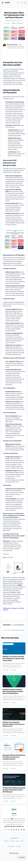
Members (6, 841)
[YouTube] (14, 830)
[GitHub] (9, 830)
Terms (22, 841)
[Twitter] (4, 830)
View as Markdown (18, 23)
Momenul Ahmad (12, 45)
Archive (12, 841)
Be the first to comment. (19, 630)
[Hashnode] (21, 830)
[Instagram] (6, 830)
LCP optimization (14, 538)
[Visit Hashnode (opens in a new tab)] (14, 853)
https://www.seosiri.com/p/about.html (14, 826)
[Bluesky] (24, 830)
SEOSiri (7, 3)
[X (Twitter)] (18, 44)
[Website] (19, 830)
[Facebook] (16, 830)
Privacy (17, 841)
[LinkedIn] (20, 44)
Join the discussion (19, 625)
